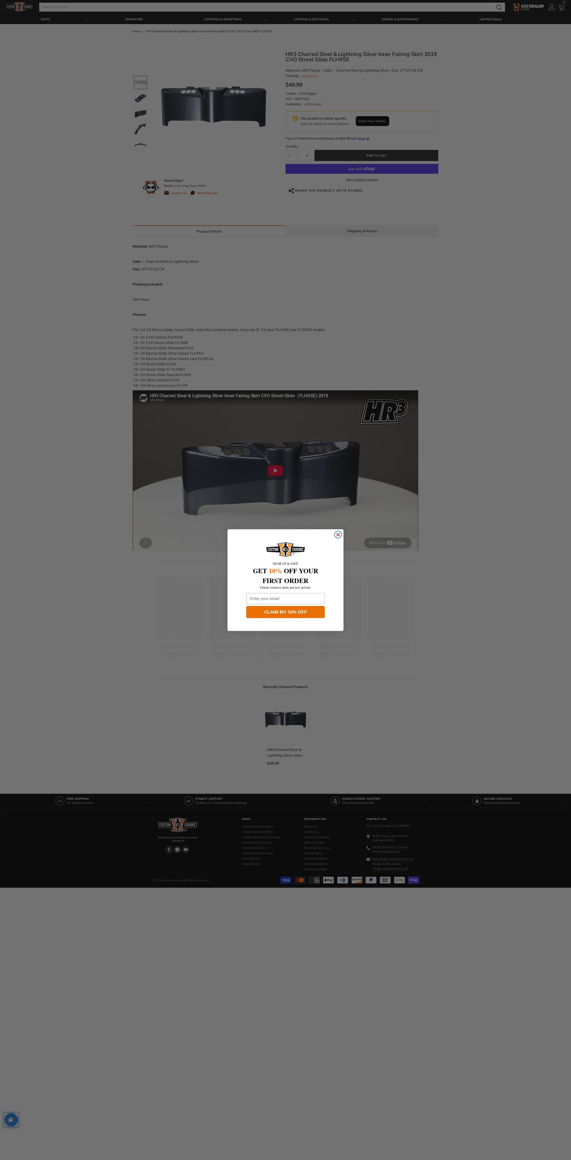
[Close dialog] (338, 534)
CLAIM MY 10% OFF (285, 612)
